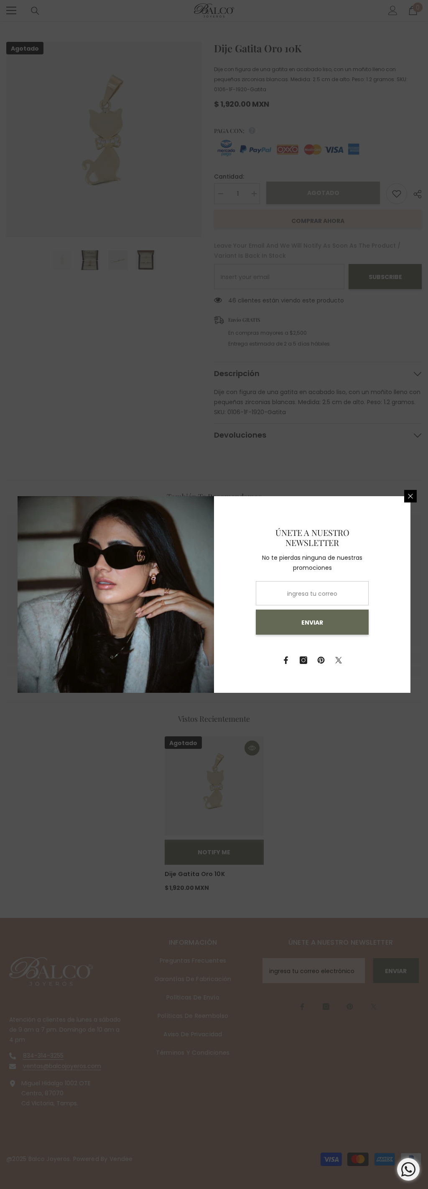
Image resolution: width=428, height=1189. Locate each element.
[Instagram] (303, 660)
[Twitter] (338, 660)
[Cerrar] (410, 496)
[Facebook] (286, 660)
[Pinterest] (321, 660)
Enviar (312, 622)
